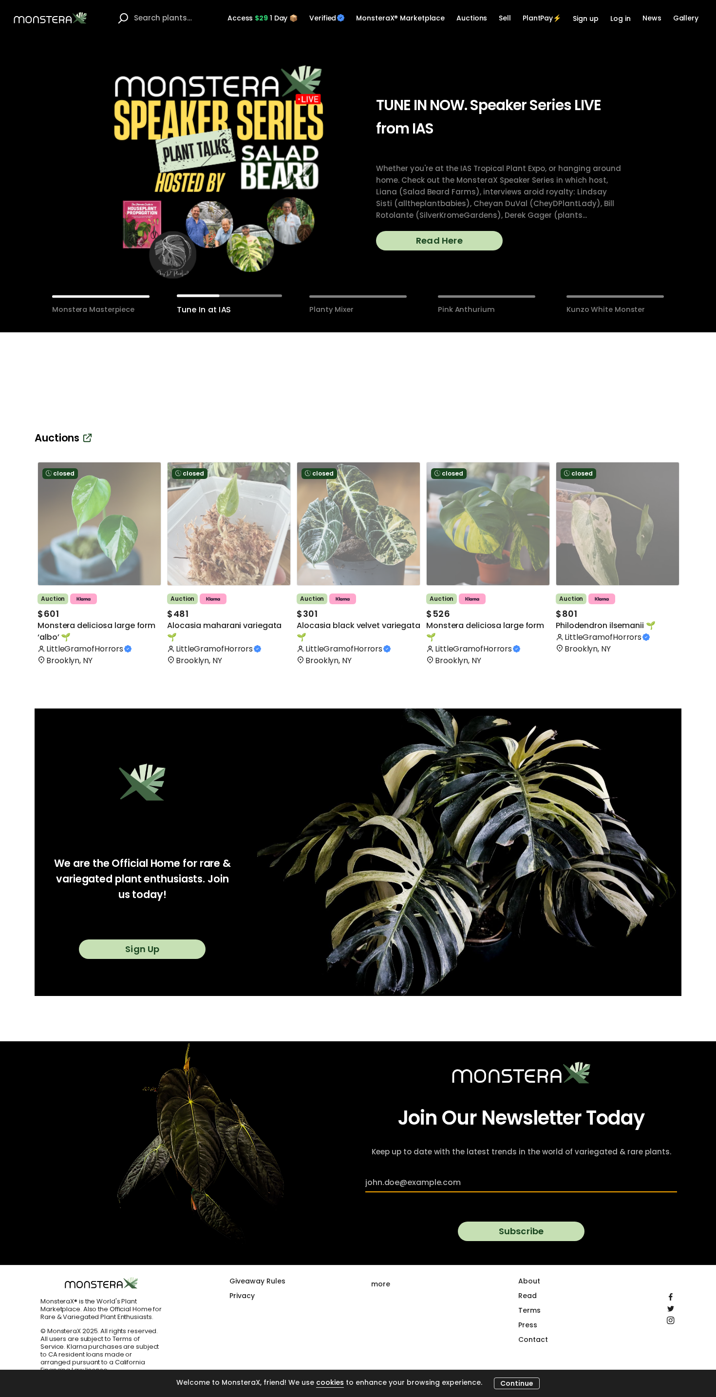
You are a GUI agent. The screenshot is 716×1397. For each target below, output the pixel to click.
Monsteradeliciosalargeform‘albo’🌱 (96, 631)
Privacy (242, 1296)
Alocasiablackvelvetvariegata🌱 (358, 631)
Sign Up (142, 949)
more (380, 1284)
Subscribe (521, 1231)
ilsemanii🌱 (606, 625)
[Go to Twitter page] (671, 1306)
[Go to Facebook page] (671, 1295)
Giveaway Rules (257, 1281)
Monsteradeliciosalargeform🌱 (485, 631)
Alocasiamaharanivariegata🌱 (224, 631)
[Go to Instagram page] (671, 1318)
